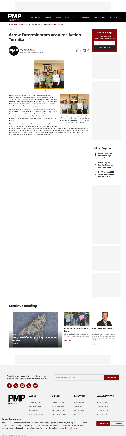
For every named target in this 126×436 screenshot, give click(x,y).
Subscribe (111, 377)
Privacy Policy (102, 402)
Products (95, 17)
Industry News (58, 406)
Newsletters (79, 402)
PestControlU (107, 17)
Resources (85, 17)
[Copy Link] (88, 50)
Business (57, 17)
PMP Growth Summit (60, 414)
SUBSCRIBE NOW (104, 47)
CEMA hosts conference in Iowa (76, 329)
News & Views (35, 17)
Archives (77, 414)
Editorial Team (35, 406)
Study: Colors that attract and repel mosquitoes (105, 155)
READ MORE (68, 340)
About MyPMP (35, 402)
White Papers (79, 410)
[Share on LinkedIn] (84, 50)
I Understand (103, 423)
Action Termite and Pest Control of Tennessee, (33, 97)
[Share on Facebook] (76, 50)
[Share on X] (80, 50)
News (10, 30)
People (66, 17)
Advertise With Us (36, 414)
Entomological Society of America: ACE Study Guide (105, 165)
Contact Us (33, 410)
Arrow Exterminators (25, 95)
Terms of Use (102, 406)
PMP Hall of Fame (59, 410)
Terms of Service (13, 435)
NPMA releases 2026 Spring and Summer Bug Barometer (106, 174)
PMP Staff (29, 49)
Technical (47, 17)
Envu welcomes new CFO (103, 328)
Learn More (118, 423)
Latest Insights (58, 402)
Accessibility (102, 414)
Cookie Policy (102, 410)
